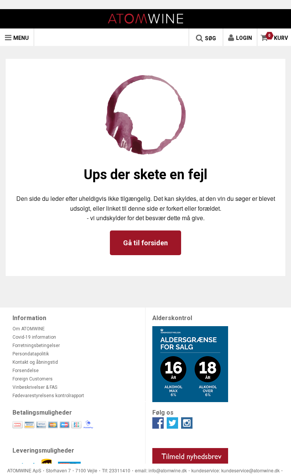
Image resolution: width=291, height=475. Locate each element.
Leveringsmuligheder (43, 450)
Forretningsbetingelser (36, 345)
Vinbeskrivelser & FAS (35, 387)
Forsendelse (26, 370)
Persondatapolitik (31, 354)
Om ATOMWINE (29, 328)
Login (244, 38)
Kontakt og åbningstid (35, 362)
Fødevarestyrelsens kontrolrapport (48, 395)
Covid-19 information (34, 337)
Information (29, 318)
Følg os (163, 412)
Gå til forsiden (145, 243)
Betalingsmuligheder (42, 412)
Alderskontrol (172, 318)
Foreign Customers (33, 379)
